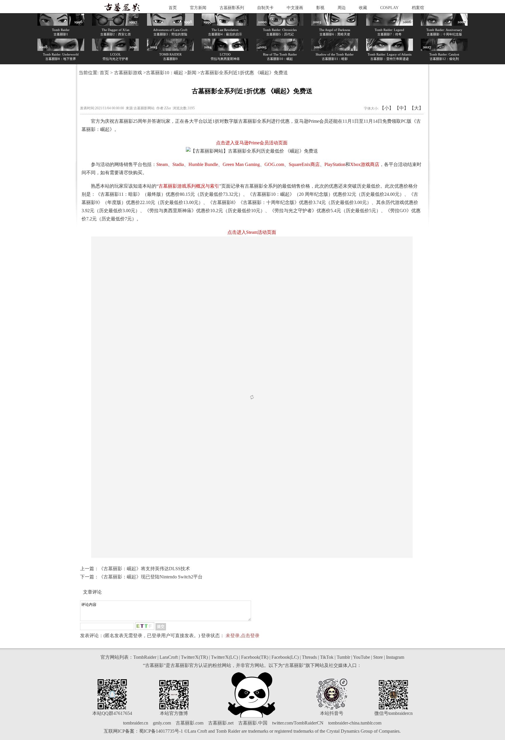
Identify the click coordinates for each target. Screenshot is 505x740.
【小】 (387, 108)
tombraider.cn (135, 722)
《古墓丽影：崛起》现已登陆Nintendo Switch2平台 (151, 576)
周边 (342, 8)
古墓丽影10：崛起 (164, 72)
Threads (309, 657)
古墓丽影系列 (231, 8)
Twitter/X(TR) (194, 657)
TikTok (326, 657)
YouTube (361, 657)
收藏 (363, 8)
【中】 (402, 108)
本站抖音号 (331, 713)
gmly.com (162, 722)
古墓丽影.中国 (252, 722)
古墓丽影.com (189, 722)
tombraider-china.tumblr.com (354, 722)
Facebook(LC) (285, 657)
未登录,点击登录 (243, 635)
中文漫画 (295, 8)
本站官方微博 (174, 713)
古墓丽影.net (221, 722)
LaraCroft (169, 657)
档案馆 (418, 8)
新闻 (191, 72)
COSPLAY (389, 8)
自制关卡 (265, 8)
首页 (173, 8)
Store (378, 657)
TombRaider (144, 657)
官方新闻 (198, 8)
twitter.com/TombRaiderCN (298, 722)
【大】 (416, 108)
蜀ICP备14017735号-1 (161, 731)
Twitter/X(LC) (224, 657)
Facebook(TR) (254, 657)
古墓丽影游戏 (128, 72)
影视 (320, 8)
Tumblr (343, 657)
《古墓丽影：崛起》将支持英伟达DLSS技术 (144, 568)
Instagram (395, 657)
